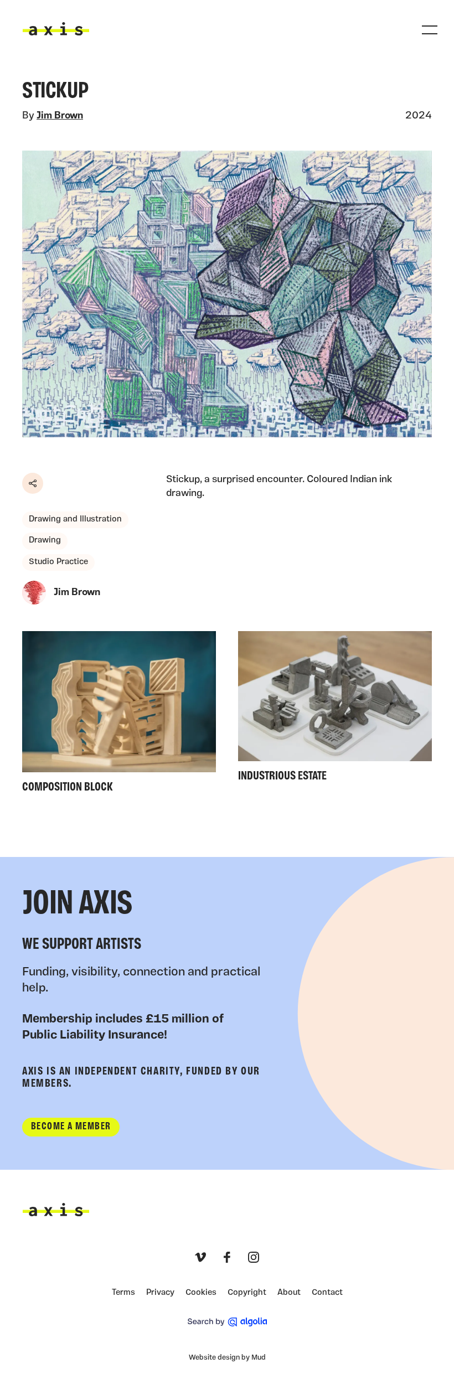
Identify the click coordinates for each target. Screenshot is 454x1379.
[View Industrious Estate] (335, 709)
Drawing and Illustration (75, 519)
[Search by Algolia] (227, 1322)
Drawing (45, 540)
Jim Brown (60, 116)
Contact (327, 1293)
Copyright (247, 1293)
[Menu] (429, 30)
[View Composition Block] (119, 715)
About (289, 1293)
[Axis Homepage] (56, 28)
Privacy (160, 1293)
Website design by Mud (227, 1357)
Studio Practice (58, 562)
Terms (123, 1293)
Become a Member (71, 1127)
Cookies (200, 1293)
